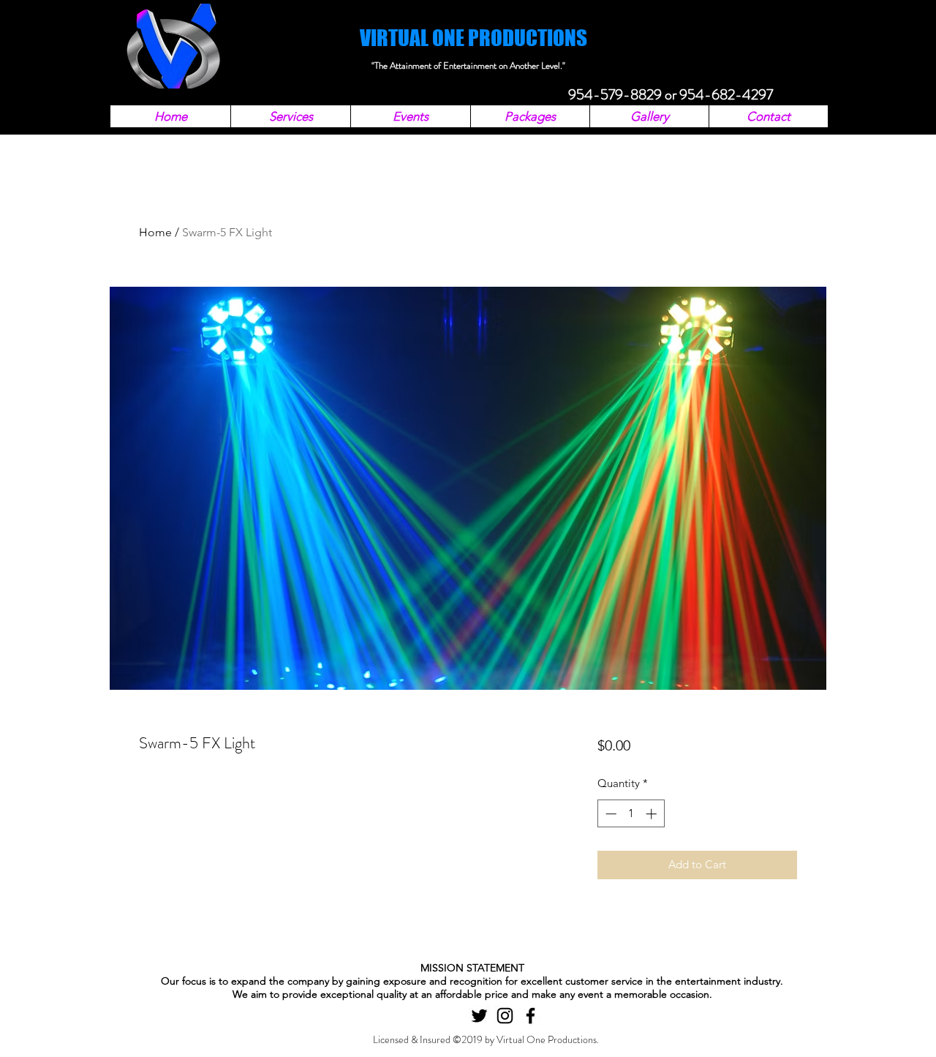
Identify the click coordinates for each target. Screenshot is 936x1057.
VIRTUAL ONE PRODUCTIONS (473, 37)
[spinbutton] (631, 813)
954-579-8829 (615, 94)
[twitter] (479, 1015)
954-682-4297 (726, 94)
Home (155, 232)
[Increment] (653, 813)
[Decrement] (609, 813)
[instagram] (505, 1015)
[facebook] (530, 1015)
